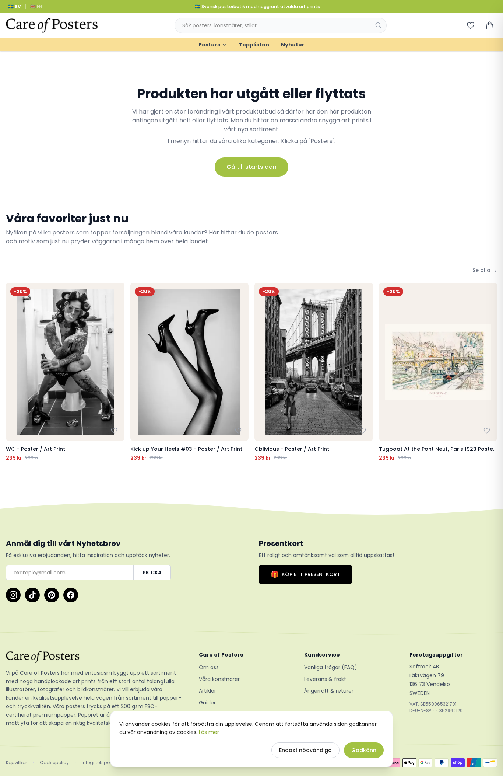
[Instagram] (13, 595)
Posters (209, 44)
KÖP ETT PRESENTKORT (305, 574)
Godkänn (363, 750)
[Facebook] (70, 595)
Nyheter (293, 44)
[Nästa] (489, 372)
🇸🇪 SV (14, 6)
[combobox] (281, 25)
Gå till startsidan (251, 167)
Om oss (209, 667)
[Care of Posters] (93, 657)
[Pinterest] (51, 595)
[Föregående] (13, 372)
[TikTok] (32, 595)
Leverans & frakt (325, 679)
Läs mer (209, 732)
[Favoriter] (470, 25)
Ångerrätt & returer (328, 691)
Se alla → (484, 270)
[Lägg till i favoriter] (114, 430)
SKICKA (152, 572)
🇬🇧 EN (36, 6)
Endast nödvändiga (305, 750)
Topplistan (254, 44)
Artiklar (207, 691)
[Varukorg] (489, 25)
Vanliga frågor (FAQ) (330, 667)
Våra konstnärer (219, 679)
